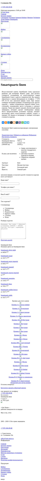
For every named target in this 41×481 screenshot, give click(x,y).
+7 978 (6, 7)
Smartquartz (14, 19)
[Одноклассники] (6, 122)
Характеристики (7, 135)
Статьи (3, 456)
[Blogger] (14, 122)
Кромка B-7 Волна (20, 362)
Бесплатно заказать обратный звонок (13, 388)
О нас (3, 74)
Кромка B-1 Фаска (20, 335)
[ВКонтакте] (3, 122)
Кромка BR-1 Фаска (20, 339)
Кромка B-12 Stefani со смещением (20, 377)
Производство (5, 72)
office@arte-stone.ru (7, 438)
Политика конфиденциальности (12, 460)
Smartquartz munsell (7, 267)
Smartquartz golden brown (9, 290)
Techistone (36, 17)
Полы (7, 217)
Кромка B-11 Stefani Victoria (20, 373)
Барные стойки (6, 54)
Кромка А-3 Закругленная (20, 312)
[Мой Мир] (8, 122)
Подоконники (5, 46)
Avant (3, 19)
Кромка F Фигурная (20, 324)
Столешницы (5, 37)
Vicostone (12, 17)
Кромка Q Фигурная (20, 331)
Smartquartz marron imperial (10, 273)
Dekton (7, 19)
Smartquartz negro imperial (9, 261)
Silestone (30, 17)
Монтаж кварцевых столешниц (11, 453)
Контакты (4, 76)
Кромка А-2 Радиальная (20, 308)
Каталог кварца (6, 16)
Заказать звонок (6, 78)
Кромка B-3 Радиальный (20, 350)
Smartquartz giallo (6, 295)
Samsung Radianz (21, 17)
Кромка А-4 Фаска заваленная (20, 316)
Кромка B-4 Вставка (20, 354)
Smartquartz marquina (8, 278)
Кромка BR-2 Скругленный (20, 343)
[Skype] (25, 122)
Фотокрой (4, 449)
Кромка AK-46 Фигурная (20, 320)
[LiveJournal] (17, 122)
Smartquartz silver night (8, 250)
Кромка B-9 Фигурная (20, 365)
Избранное (32, 135)
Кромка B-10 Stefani (20, 369)
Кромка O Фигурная (20, 327)
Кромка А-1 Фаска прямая (20, 305)
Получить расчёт (6, 240)
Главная (3, 14)
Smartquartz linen (6, 284)
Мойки (3, 29)
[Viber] (20, 122)
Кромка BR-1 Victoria (20, 346)
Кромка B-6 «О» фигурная (21, 358)
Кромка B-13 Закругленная (20, 381)
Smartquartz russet (6, 256)
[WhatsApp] (22, 122)
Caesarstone (4, 17)
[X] (11, 122)
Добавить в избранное (21, 135)
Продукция (4, 21)
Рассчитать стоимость (9, 137)
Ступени (4, 62)
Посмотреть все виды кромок (21, 383)
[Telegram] (28, 122)
